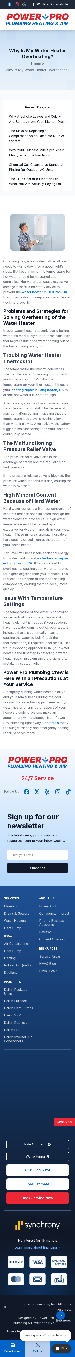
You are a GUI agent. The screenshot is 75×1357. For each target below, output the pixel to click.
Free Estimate (37, 1184)
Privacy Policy (15, 1331)
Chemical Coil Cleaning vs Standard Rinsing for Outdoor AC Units (36, 167)
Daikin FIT (11, 1030)
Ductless (10, 972)
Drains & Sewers (16, 913)
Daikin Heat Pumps (18, 1008)
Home (36, 64)
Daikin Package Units (15, 992)
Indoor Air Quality (17, 965)
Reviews (45, 932)
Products (12, 982)
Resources (48, 948)
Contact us (50, 723)
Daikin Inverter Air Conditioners (18, 1039)
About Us (47, 898)
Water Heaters (15, 921)
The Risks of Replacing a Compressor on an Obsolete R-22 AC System (37, 136)
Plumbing (11, 906)
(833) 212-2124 (37, 1170)
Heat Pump (12, 928)
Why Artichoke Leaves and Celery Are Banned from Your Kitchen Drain (37, 119)
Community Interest (54, 913)
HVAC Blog (47, 964)
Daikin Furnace (15, 1001)
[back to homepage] (36, 19)
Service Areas (50, 956)
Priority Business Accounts (52, 923)
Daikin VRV (12, 1015)
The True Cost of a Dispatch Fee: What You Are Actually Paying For (35, 181)
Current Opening (52, 939)
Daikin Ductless (15, 1023)
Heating (10, 958)
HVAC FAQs (48, 971)
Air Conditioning (16, 944)
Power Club (48, 906)
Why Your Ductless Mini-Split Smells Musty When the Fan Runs (37, 152)
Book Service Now (37, 1198)
